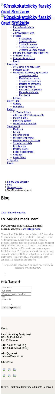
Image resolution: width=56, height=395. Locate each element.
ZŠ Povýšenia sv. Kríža (23, 33)
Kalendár (17, 98)
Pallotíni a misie (20, 117)
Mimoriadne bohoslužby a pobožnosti (30, 72)
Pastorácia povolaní (22, 120)
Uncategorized (32, 228)
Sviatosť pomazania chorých (32, 50)
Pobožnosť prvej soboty (30, 89)
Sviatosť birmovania (28, 44)
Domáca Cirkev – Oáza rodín (26, 140)
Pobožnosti (24, 95)
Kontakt (16, 61)
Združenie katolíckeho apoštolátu (28, 115)
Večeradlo (18, 154)
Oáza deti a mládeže (22, 143)
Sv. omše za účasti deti (30, 81)
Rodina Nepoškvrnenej (23, 151)
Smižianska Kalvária (22, 55)
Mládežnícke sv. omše (29, 78)
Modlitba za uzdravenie (30, 84)
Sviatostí (17, 35)
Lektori (16, 132)
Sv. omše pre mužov (28, 75)
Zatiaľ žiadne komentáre (13, 212)
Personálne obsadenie (23, 27)
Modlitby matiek (20, 149)
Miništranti (18, 129)
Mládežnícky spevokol (23, 137)
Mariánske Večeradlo (29, 92)
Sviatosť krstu (25, 38)
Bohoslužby (12, 64)
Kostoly (16, 30)
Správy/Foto (13, 100)
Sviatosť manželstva (28, 47)
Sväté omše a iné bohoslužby (26, 67)
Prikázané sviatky (21, 69)
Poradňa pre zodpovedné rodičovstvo (31, 52)
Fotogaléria (18, 106)
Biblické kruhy (19, 146)
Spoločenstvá (13, 126)
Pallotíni (10, 109)
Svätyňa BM (12, 160)
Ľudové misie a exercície (24, 123)
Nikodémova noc (27, 86)
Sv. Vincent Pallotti (22, 112)
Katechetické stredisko (24, 58)
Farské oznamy (20, 21)
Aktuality (17, 103)
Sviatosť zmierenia (27, 41)
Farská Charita (19, 157)
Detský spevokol (21, 134)
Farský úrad (12, 18)
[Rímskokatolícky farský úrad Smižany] (28, 11)
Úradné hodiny (19, 24)
